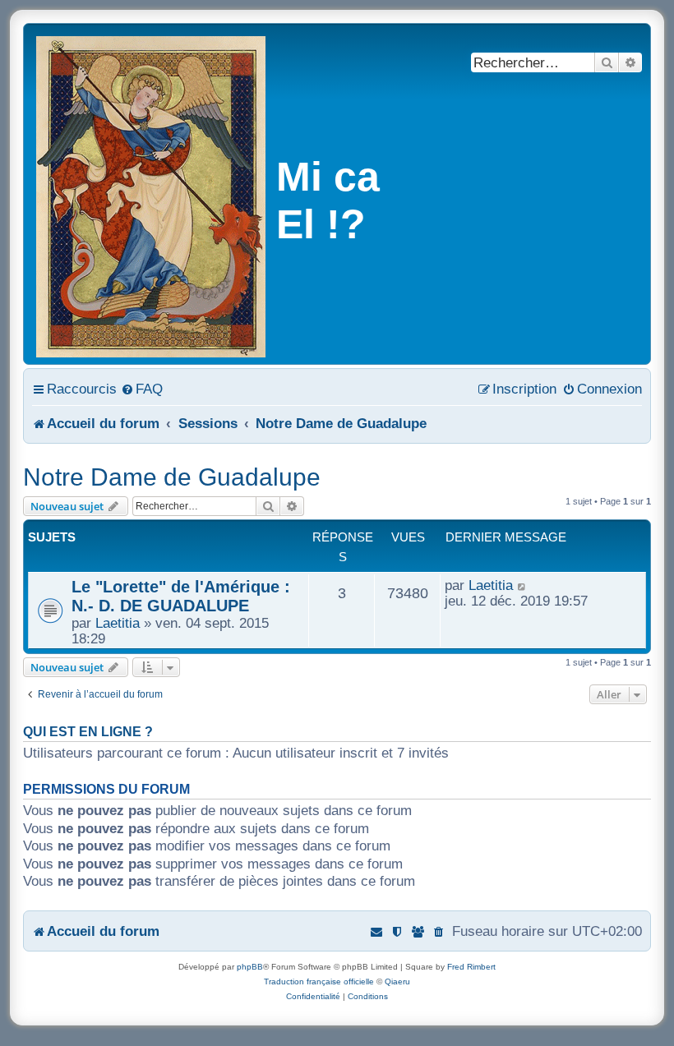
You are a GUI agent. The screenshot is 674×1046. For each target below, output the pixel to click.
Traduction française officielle (319, 981)
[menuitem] (142, 388)
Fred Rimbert (471, 966)
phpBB (250, 966)
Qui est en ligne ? (88, 732)
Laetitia (117, 622)
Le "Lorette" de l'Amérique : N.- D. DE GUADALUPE (181, 596)
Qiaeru (397, 981)
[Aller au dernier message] (522, 585)
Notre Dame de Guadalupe (172, 477)
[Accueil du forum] (152, 194)
